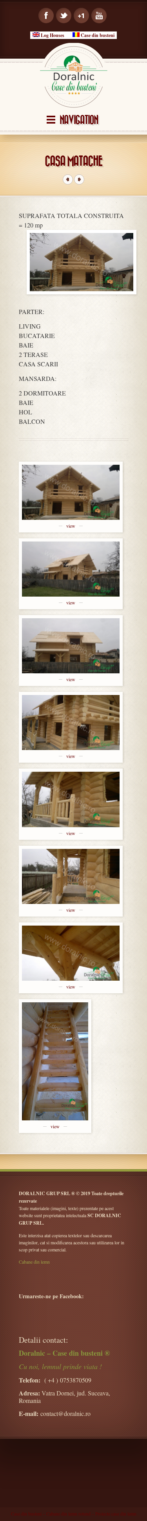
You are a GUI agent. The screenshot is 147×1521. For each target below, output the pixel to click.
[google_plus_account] (81, 15)
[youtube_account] (99, 15)
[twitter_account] (63, 15)
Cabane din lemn (34, 1262)
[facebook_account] (46, 15)
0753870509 (75, 1380)
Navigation (79, 120)
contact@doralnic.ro (65, 1413)
